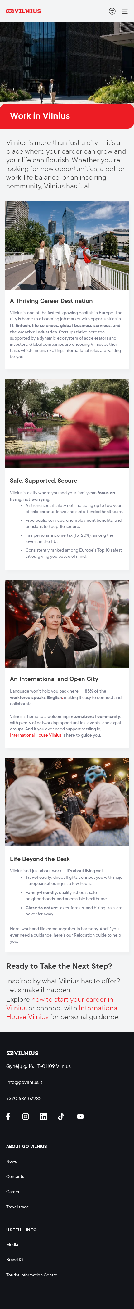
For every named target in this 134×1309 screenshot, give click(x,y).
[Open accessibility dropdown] (112, 11)
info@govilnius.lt (24, 1082)
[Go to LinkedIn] (44, 1116)
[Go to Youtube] (80, 1116)
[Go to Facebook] (11, 1116)
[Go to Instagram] (26, 1116)
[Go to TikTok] (62, 1116)
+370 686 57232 (24, 1098)
